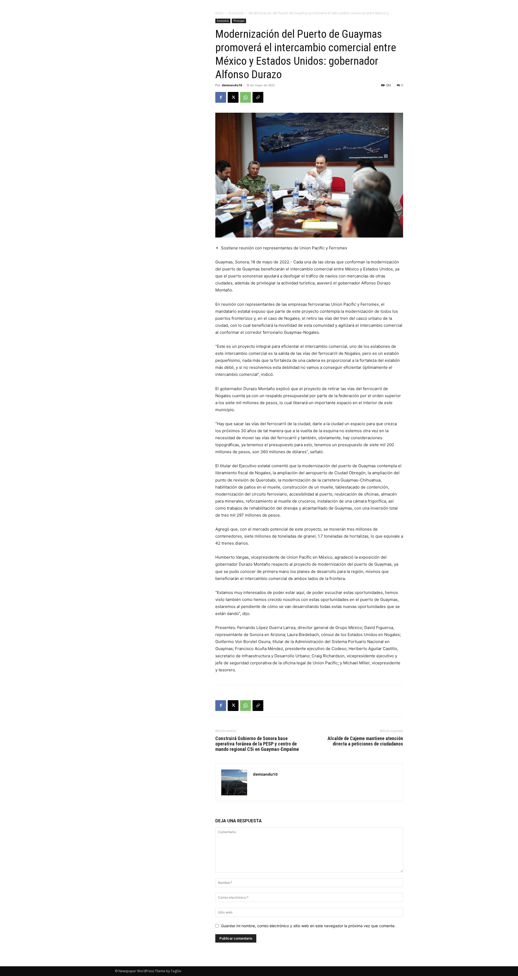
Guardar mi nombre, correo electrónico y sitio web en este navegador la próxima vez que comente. (308, 925)
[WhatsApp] (245, 97)
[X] (233, 97)
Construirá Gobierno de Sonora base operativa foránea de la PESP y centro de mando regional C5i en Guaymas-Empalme (257, 744)
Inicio (219, 13)
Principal (238, 21)
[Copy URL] (258, 97)
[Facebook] (220, 97)
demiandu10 (232, 85)
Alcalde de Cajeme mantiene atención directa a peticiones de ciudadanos (365, 741)
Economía (236, 13)
